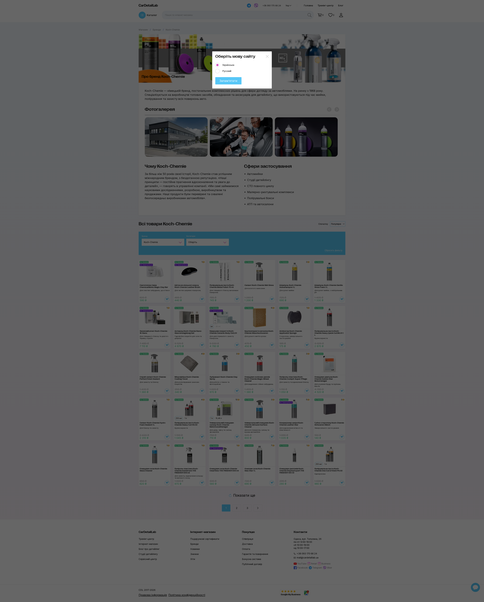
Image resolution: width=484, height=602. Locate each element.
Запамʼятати (228, 80)
